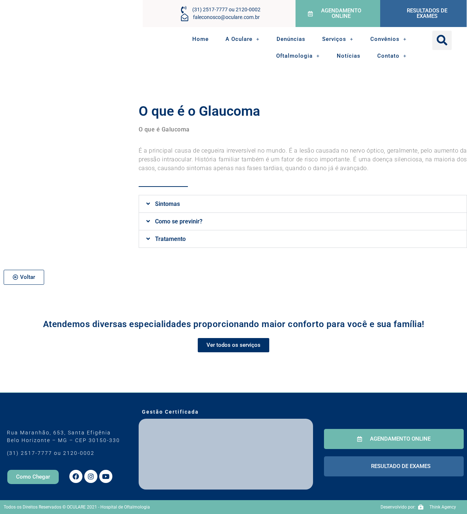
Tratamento (170, 238)
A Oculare (238, 39)
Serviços (334, 39)
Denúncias (291, 39)
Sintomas (167, 203)
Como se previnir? (178, 221)
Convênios (385, 39)
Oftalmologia (294, 56)
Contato (388, 56)
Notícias (348, 56)
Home (200, 39)
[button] (442, 40)
